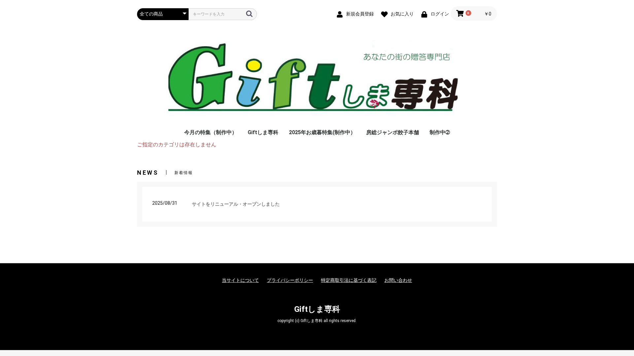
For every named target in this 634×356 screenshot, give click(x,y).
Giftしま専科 (263, 132)
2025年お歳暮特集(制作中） (322, 132)
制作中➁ (440, 132)
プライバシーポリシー (290, 280)
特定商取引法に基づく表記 (348, 280)
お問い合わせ (398, 280)
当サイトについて (240, 280)
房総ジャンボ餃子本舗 (392, 132)
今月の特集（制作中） (210, 132)
